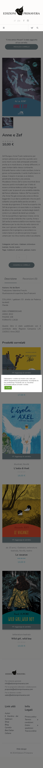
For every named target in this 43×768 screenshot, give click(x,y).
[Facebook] (23, 20)
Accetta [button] (8, 388)
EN (18, 20)
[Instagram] (27, 20)
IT (15, 20)
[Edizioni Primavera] (21, 10)
